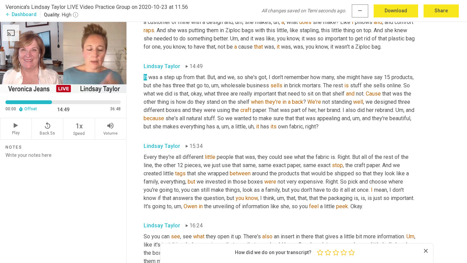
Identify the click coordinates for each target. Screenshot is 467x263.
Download (396, 10)
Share (441, 10)
